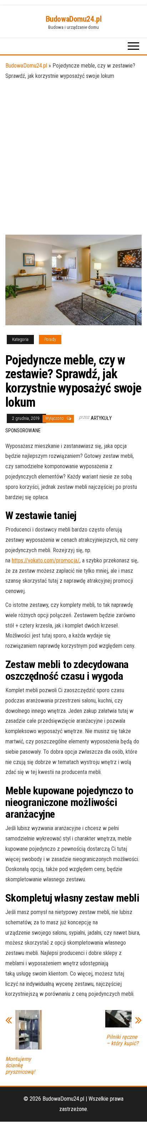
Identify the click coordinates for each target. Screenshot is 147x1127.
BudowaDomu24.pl (73, 19)
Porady (50, 339)
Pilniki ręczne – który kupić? (122, 1040)
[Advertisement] (73, 158)
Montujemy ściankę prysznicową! (20, 1065)
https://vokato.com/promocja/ (46, 560)
